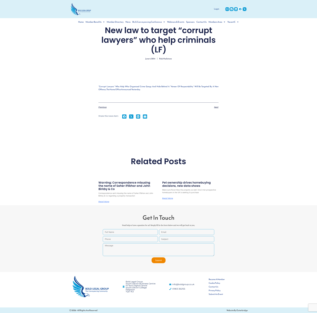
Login (216, 8)
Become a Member (217, 279)
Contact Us (201, 21)
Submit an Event (216, 294)
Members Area (215, 21)
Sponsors (190, 21)
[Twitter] (244, 9)
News (128, 21)
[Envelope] (227, 9)
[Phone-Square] (231, 9)
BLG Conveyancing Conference (147, 21)
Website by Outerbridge (237, 310)
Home (81, 21)
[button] (124, 116)
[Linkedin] (236, 9)
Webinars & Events (175, 21)
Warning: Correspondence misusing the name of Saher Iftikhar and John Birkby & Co (124, 186)
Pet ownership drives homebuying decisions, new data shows (186, 184)
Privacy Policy (215, 290)
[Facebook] (240, 9)
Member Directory (115, 21)
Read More (103, 202)
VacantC (231, 21)
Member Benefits (94, 21)
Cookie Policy (214, 282)
